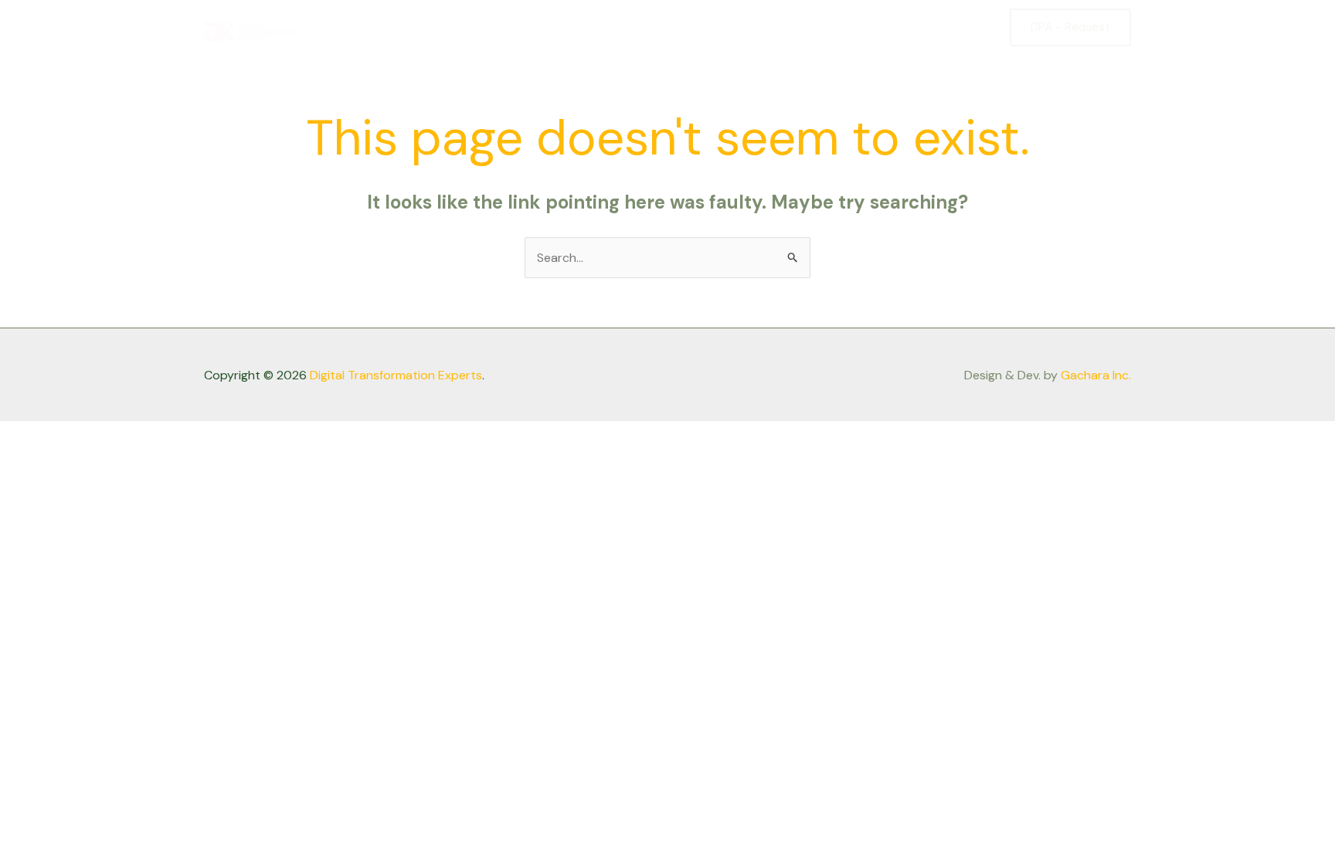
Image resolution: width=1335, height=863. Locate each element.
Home (760, 27)
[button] (1070, 27)
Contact (958, 27)
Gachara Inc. (1096, 375)
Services (885, 27)
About (819, 27)
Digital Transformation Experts (396, 375)
